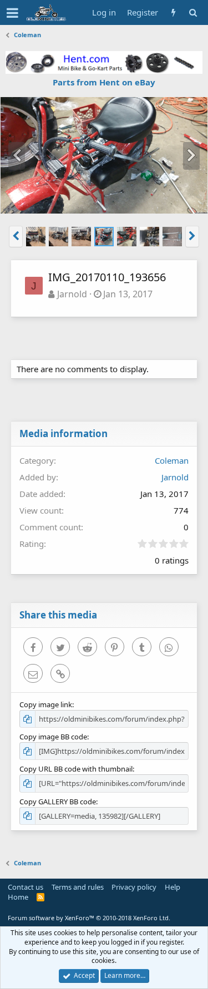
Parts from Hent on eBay (104, 82)
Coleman (172, 460)
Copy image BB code (53, 737)
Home (18, 897)
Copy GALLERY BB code (57, 802)
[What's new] (173, 12)
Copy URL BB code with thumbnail (76, 769)
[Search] (192, 12)
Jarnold (72, 294)
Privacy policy (133, 887)
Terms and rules (78, 887)
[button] (12, 13)
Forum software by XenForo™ (89, 918)
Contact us (25, 887)
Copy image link (45, 704)
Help (172, 887)
